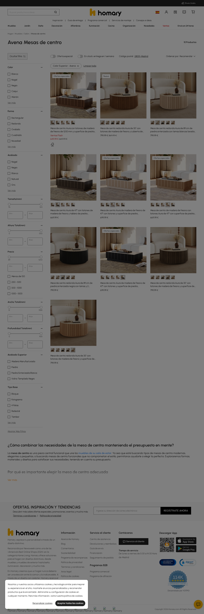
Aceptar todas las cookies (70, 603)
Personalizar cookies (42, 603)
